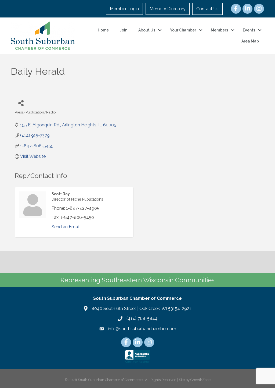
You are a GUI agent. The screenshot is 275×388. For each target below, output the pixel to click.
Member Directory (168, 8)
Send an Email (66, 226)
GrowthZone (200, 380)
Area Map (250, 41)
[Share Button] (21, 103)
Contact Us (207, 8)
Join (123, 30)
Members (219, 30)
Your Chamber (183, 30)
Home (103, 30)
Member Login (124, 8)
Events (249, 30)
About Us (146, 30)
